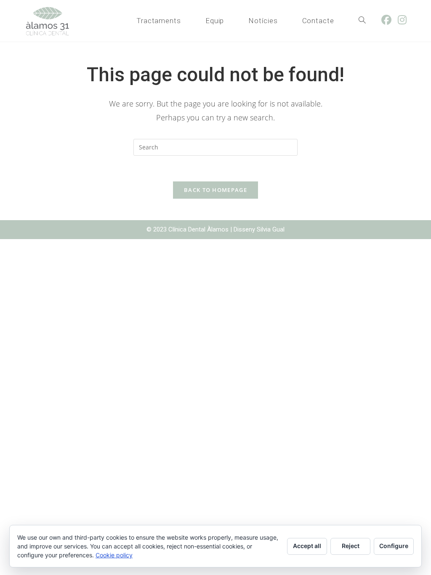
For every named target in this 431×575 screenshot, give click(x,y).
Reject (350, 545)
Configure (393, 545)
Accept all (307, 545)
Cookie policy (114, 555)
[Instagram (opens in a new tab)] (405, 20)
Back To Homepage (215, 190)
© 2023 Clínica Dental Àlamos (188, 229)
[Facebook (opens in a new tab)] (389, 20)
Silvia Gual (271, 229)
